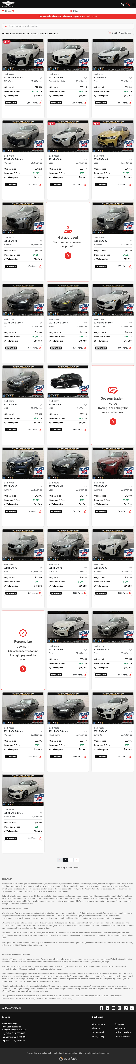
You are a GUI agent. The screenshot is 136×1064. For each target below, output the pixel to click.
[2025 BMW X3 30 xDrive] (113, 463)
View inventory (98, 1024)
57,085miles (81, 653)
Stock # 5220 (9, 728)
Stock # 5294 (54, 646)
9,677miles (82, 408)
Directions (119, 1024)
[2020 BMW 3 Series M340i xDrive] (23, 790)
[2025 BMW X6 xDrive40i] (23, 218)
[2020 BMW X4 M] (113, 627)
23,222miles (126, 571)
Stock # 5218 (99, 319)
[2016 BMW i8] (68, 136)
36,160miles (36, 326)
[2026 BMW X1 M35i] (68, 381)
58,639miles (81, 326)
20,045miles (81, 163)
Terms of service (122, 1036)
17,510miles (126, 163)
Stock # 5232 (54, 401)
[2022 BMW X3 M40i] (23, 545)
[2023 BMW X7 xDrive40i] (113, 218)
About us (96, 1028)
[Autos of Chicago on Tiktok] (125, 1007)
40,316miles (126, 244)
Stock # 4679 (9, 156)
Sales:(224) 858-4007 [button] (15, 1033)
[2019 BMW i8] (113, 55)
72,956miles (81, 735)
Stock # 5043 (54, 483)
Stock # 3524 (99, 238)
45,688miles (36, 244)
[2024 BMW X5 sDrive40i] (68, 545)
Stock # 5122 (54, 319)
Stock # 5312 (54, 728)
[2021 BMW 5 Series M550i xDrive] (68, 708)
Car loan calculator (123, 1032)
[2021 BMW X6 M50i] (23, 381)
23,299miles (126, 490)
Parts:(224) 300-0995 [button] (15, 1040)
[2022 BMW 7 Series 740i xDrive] (23, 708)
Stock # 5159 (54, 74)
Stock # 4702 (54, 564)
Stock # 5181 (9, 401)
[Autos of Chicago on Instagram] (119, 1007)
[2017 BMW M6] (68, 463)
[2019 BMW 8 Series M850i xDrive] (113, 300)
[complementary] (128, 1056)
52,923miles (36, 571)
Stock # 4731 (99, 564)
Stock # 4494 (9, 483)
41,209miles (81, 571)
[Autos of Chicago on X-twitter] (106, 1007)
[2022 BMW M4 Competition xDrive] (68, 55)
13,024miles (81, 81)
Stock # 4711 (9, 74)
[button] (122, 4)
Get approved (98, 1032)
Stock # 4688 (9, 319)
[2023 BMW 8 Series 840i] (23, 300)
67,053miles (126, 735)
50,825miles (126, 81)
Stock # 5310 (9, 564)
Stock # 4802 (9, 238)
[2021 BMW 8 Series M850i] (68, 300)
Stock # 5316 (9, 810)
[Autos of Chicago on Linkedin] (131, 1007)
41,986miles (126, 326)
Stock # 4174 (99, 156)
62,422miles (36, 735)
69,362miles (126, 653)
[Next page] (76, 860)
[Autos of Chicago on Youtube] (112, 1007)
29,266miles (36, 490)
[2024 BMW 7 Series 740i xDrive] (23, 136)
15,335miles (36, 81)
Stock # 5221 (54, 156)
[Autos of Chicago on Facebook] (100, 1007)
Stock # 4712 (99, 483)
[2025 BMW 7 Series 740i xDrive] (23, 55)
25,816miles (36, 163)
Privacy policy (98, 1036)
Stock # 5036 (99, 728)
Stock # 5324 (99, 646)
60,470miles (36, 408)
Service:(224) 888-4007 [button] (16, 1037)
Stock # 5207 (99, 74)
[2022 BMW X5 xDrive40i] (23, 463)
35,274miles (81, 490)
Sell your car (120, 1028)
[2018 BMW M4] (113, 136)
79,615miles (36, 816)
